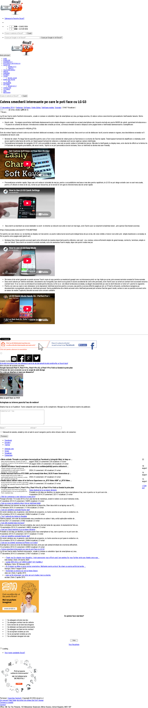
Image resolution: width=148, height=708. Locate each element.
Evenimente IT (8, 62)
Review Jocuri (12, 78)
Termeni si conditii (6, 702)
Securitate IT (12, 86)
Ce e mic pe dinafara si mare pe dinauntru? (17, 372)
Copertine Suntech (14, 698)
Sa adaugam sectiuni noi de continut (20, 629)
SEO (9, 81)
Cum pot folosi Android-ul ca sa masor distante (17, 529)
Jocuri (5, 76)
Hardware (6, 73)
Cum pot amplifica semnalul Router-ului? (15, 510)
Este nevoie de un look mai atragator (20, 625)
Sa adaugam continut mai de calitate (20, 622)
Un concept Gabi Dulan (8, 700)
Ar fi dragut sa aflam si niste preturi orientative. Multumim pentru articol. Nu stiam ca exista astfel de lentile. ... (46, 566)
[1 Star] (1, 109)
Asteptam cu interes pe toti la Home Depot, (22, 571)
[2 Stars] (2, 109)
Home (5, 58)
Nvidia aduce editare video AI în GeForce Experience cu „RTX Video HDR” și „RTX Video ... (36, 480)
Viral (5, 91)
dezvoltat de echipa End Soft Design (30, 700)
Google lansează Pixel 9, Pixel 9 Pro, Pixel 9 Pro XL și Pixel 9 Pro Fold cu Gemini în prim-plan (36, 368)
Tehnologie (7, 88)
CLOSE (8, 361)
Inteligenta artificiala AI (11, 63)
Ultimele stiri (9, 449)
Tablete (10, 68)
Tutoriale (6, 89)
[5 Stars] (7, 109)
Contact (3, 705)
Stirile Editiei (36, 108)
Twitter (7, 445)
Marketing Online (9, 79)
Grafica (5, 71)
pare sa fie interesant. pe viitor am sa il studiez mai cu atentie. (28, 575)
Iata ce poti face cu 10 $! (10, 398)
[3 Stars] (4, 109)
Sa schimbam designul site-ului (18, 636)
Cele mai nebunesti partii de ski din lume (21, 363)
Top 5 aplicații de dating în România (13, 516)
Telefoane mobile (9, 70)
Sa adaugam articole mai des (17, 620)
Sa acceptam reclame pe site (18, 632)
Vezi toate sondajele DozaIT (15, 653)
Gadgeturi (6, 65)
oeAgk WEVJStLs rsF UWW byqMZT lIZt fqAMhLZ (24, 562)
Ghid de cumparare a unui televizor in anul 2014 (17, 497)
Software (6, 84)
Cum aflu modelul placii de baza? (12, 523)
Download (6, 60)
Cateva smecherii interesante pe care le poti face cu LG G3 (22, 549)
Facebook (8, 440)
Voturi (7, 451)
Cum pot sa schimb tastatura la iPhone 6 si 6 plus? (19, 543)
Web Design (6, 92)
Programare (7, 83)
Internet (6, 75)
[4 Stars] (5, 109)
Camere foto (12, 67)
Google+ (8, 442)
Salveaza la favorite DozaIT (14, 18)
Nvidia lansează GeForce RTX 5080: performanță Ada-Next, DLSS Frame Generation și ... (35, 473)
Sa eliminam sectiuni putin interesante (21, 627)
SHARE (2, 361)
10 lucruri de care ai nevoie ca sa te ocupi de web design (22, 370)
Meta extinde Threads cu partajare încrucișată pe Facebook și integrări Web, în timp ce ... (36, 459)
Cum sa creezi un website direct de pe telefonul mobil (20, 503)
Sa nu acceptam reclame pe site (19, 634)
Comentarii (8, 455)
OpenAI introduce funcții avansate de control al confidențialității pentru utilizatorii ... (34, 466)
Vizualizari (8, 453)
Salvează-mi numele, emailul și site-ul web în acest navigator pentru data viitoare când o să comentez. (39, 432)
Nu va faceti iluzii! (55, 363)
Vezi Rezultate (74, 644)
